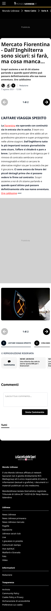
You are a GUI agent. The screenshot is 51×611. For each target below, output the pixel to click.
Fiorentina (9, 125)
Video (5, 560)
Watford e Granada (11, 552)
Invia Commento (34, 412)
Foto (4, 556)
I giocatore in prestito (12, 541)
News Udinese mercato (13, 522)
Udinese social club (11, 533)
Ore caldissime (9, 193)
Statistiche (7, 529)
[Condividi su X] (13, 86)
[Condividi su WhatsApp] (3, 86)
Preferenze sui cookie (12, 604)
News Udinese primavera (14, 518)
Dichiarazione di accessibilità (16, 601)
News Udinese (9, 514)
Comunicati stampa (11, 545)
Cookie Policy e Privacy (12, 597)
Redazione (7, 574)
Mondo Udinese (10, 10)
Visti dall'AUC (8, 548)
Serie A (44, 10)
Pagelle (5, 525)
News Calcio (30, 10)
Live (4, 537)
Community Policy (10, 593)
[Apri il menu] (4, 3)
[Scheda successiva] (46, 102)
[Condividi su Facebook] (8, 86)
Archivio (6, 589)
